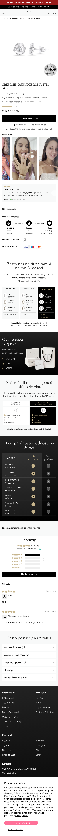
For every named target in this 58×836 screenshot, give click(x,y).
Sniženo (39, 698)
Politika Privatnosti (10, 712)
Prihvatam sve (21, 822)
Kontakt (5, 707)
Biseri (38, 750)
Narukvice (6, 750)
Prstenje (6, 740)
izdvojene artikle (25, 2)
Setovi (39, 755)
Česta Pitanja (8, 702)
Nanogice (40, 745)
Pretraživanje (8, 698)
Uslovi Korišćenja (10, 717)
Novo (38, 702)
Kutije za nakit (8, 755)
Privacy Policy (21, 815)
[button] (3, 12)
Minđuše (40, 740)
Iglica (7, 18)
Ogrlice (5, 745)
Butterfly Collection (45, 712)
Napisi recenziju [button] (29, 574)
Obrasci (5, 726)
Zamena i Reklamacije (12, 721)
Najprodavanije (43, 707)
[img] (8, 591)
